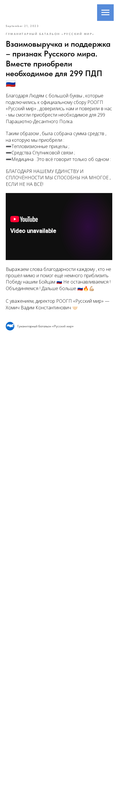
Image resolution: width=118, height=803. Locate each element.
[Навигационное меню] (105, 12)
